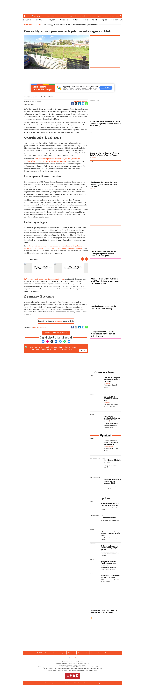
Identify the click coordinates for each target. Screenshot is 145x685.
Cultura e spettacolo (82, 20)
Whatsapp (32, 20)
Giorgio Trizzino (108, 464)
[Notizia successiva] (86, 259)
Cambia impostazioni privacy (92, 683)
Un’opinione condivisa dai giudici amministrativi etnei (44, 279)
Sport (97, 20)
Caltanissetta (80, 16)
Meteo (68, 20)
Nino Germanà (108, 485)
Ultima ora (57, 20)
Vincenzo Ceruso (109, 446)
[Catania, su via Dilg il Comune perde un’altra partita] (38, 268)
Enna (87, 16)
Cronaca (38, 24)
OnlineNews (94, 128)
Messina (92, 16)
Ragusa (99, 16)
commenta (58, 321)
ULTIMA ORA (50, 16)
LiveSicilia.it (28, 24)
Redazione (107, 383)
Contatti (57, 683)
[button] (91, 618)
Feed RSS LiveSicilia (76, 683)
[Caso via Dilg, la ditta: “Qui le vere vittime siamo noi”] (68, 268)
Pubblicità (65, 683)
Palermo (58, 16)
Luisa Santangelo (36, 101)
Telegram (44, 20)
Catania (65, 16)
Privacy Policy (49, 683)
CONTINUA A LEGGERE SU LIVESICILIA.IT (56, 332)
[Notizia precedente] (82, 259)
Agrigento (71, 16)
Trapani (112, 16)
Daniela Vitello (108, 421)
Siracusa (105, 16)
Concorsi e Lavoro (111, 20)
